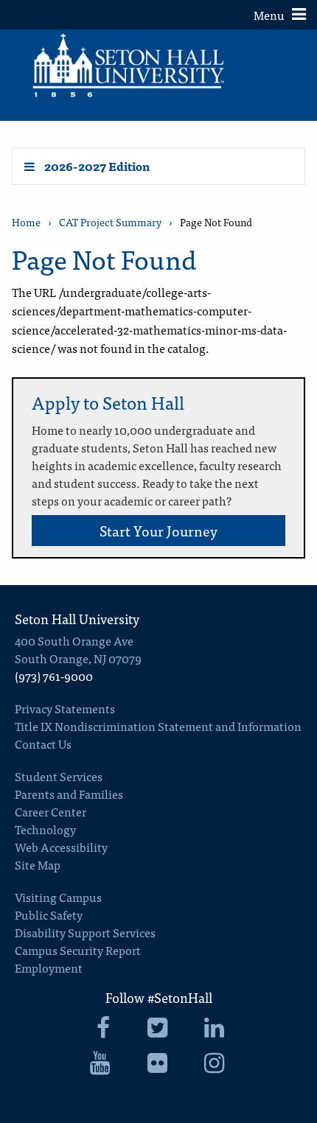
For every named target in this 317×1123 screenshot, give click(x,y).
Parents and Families (69, 793)
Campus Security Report (78, 949)
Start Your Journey (158, 530)
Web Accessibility (61, 846)
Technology (45, 829)
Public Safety (49, 914)
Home (26, 222)
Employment (49, 967)
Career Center (50, 811)
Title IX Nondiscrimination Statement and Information (158, 725)
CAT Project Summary (110, 222)
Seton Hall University (77, 618)
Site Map (37, 864)
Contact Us (43, 743)
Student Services (58, 776)
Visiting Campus (58, 896)
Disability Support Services (85, 932)
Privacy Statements (65, 708)
